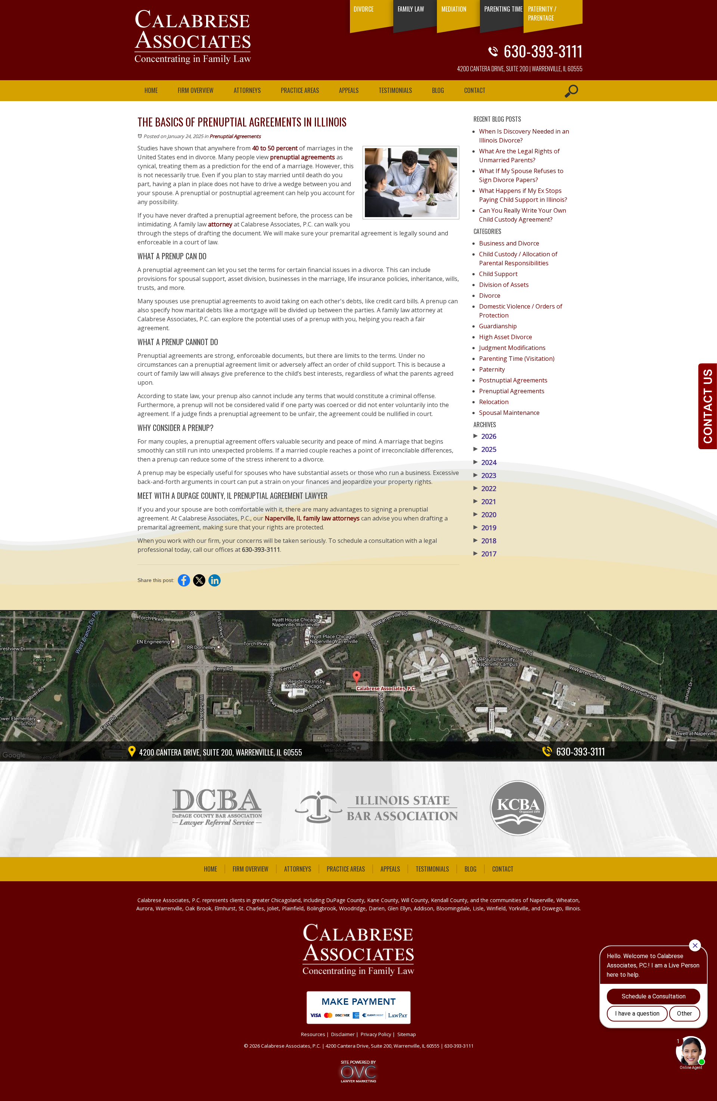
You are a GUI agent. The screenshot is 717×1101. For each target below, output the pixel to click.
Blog (438, 90)
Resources (313, 1034)
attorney (220, 224)
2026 (485, 436)
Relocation (494, 402)
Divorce (489, 295)
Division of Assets (504, 285)
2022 (485, 488)
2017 (485, 553)
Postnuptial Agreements (513, 380)
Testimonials (395, 90)
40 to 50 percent (275, 148)
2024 (485, 462)
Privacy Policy (376, 1034)
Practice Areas (300, 90)
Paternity (492, 369)
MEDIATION (453, 8)
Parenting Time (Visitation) (517, 358)
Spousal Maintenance (509, 413)
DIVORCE (363, 8)
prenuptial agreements (302, 157)
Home (151, 90)
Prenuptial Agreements (235, 136)
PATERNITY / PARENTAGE (542, 13)
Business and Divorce (509, 243)
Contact (474, 90)
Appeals (348, 90)
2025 (485, 449)
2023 (485, 475)
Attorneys (247, 90)
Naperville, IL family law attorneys (312, 518)
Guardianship (498, 326)
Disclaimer (343, 1034)
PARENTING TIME (503, 8)
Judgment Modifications (512, 348)
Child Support (498, 274)
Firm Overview (196, 90)
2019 (485, 527)
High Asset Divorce (505, 337)
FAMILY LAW (411, 8)
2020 (485, 514)
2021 (485, 501)
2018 (485, 540)
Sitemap (406, 1034)
